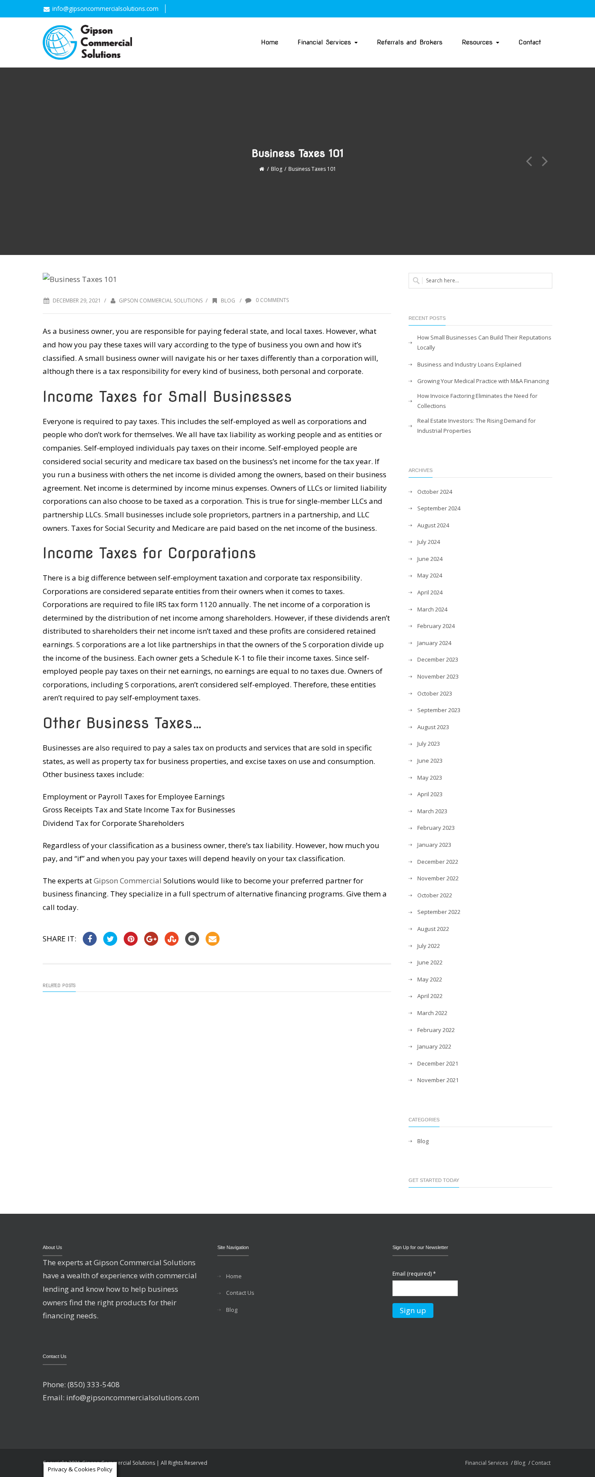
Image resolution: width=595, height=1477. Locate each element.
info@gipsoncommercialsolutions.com (105, 8)
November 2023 (438, 676)
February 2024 (436, 626)
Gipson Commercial (128, 881)
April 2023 (430, 794)
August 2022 (433, 929)
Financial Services (324, 42)
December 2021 (437, 1063)
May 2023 (429, 777)
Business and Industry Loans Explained (469, 364)
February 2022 (436, 1030)
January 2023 (434, 845)
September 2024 (438, 508)
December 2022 (437, 862)
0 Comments (271, 300)
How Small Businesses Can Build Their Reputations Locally (484, 342)
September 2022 (438, 912)
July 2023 (428, 743)
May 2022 (429, 979)
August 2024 (433, 525)
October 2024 (434, 492)
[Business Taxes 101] (217, 279)
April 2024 (430, 592)
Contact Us (240, 1293)
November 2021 (438, 1080)
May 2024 (429, 575)
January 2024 (434, 643)
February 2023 (436, 828)
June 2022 (430, 962)
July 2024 (428, 542)
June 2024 (430, 559)
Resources (477, 42)
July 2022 (428, 946)
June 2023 (430, 760)
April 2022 (430, 996)
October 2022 (434, 895)
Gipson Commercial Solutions (161, 300)
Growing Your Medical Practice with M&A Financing (483, 381)
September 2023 (438, 710)
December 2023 (437, 659)
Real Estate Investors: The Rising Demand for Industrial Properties (476, 426)
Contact (529, 42)
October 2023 (434, 693)
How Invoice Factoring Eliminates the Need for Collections (477, 401)
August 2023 (433, 727)
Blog (276, 169)
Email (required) (414, 1273)
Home (269, 42)
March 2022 (432, 1013)
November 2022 (438, 878)
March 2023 (432, 811)
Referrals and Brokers (410, 42)
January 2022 (434, 1046)
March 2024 (432, 609)
